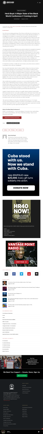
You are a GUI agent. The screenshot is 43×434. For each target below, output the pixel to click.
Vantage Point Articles (7, 422)
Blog (11, 26)
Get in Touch (5, 407)
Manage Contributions (7, 411)
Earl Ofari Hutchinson (6, 347)
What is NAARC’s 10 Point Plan (9, 231)
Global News (24, 411)
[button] (39, 2)
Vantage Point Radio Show (7, 420)
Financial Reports (25, 392)
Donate (5, 228)
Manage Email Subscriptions (8, 414)
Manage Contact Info (7, 416)
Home (8, 26)
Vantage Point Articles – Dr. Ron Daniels (9, 323)
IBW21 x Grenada (5, 321)
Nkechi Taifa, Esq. (6, 351)
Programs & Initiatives (26, 391)
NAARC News (6, 234)
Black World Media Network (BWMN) (9, 319)
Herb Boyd (17, 18)
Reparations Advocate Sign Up (9, 235)
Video (4, 317)
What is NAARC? (7, 230)
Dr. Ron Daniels (5, 340)
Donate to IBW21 (6, 409)
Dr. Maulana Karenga (6, 344)
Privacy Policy (5, 425)
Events (4, 315)
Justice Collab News (6, 332)
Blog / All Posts (24, 416)
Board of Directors (25, 389)
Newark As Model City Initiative (8, 330)
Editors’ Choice (24, 414)
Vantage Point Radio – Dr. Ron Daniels (9, 325)
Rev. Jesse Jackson (6, 349)
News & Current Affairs (21, 10)
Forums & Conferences (8, 232)
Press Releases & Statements (7, 313)
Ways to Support (22, 375)
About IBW (24, 385)
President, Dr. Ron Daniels (26, 387)
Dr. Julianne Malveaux (6, 342)
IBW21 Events (24, 409)
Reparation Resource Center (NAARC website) (10, 334)
